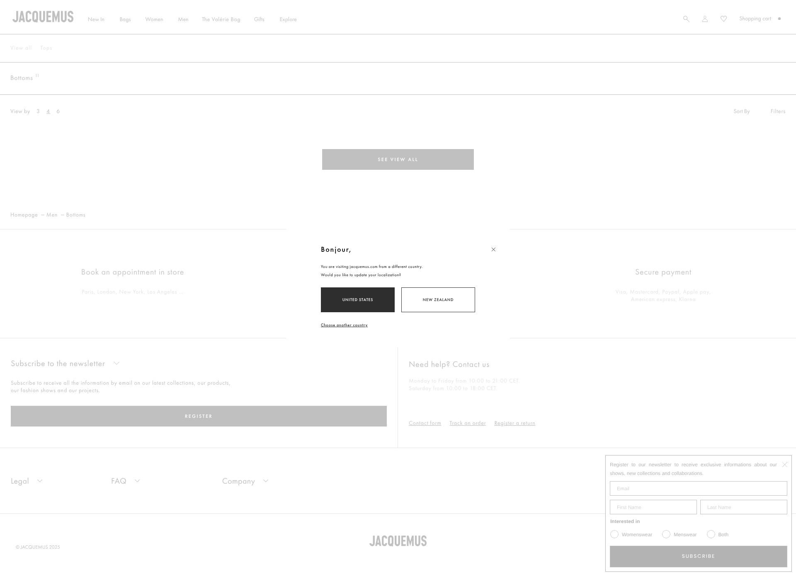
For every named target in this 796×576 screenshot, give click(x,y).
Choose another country (344, 325)
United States (358, 299)
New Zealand (438, 299)
